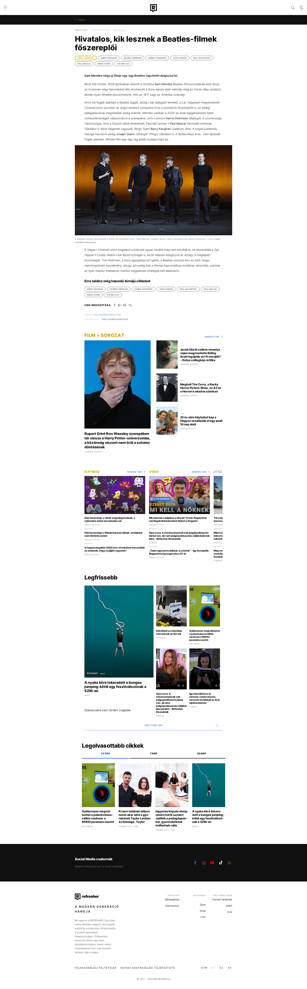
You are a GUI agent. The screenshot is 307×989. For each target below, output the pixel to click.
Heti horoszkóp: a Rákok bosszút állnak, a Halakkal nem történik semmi (113, 534)
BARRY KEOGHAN (109, 58)
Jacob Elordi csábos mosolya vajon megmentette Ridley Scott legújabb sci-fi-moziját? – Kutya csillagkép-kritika (200, 355)
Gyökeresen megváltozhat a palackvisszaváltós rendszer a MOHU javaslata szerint (204, 635)
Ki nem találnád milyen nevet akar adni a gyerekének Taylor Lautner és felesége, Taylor (135, 817)
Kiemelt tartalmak (222, 899)
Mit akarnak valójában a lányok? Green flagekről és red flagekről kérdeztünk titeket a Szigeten (178, 519)
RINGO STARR (104, 64)
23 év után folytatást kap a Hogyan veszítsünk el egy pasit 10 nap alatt (201, 421)
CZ (221, 967)
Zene (203, 904)
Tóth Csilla (119, 30)
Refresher (173, 895)
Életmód (91, 471)
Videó (154, 471)
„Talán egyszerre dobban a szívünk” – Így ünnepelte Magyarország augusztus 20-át (179, 552)
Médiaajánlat (172, 899)
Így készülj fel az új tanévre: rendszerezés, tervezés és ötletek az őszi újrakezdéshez (204, 698)
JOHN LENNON (180, 58)
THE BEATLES (123, 64)
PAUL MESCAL (84, 64)
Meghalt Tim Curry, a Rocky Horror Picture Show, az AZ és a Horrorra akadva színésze (200, 388)
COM (204, 967)
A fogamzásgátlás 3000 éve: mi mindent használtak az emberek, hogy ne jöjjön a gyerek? (114, 549)
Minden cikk (212, 336)
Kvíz (229, 911)
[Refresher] (153, 8)
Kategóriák (199, 895)
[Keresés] (290, 7)
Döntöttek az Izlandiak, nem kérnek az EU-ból (169, 632)
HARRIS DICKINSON (157, 58)
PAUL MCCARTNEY (202, 58)
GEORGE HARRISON (133, 58)
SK (230, 967)
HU (213, 967)
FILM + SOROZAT (86, 58)
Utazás (220, 471)
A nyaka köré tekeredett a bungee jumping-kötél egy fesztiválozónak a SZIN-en (115, 686)
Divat (203, 910)
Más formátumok (222, 895)
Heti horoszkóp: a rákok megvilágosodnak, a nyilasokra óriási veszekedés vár (109, 519)
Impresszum (172, 905)
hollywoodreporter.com (107, 315)
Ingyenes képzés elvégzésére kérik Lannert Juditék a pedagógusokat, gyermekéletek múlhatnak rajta (171, 818)
